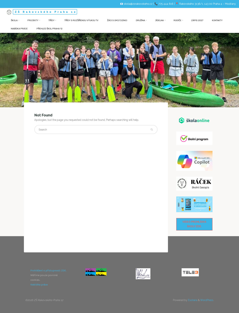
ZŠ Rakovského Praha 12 (46, 11)
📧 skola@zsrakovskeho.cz (136, 3)
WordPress (206, 300)
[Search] (151, 129)
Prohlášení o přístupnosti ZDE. (48, 270)
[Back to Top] (226, 308)
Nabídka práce (39, 284)
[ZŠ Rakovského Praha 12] (9, 12)
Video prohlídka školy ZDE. (194, 224)
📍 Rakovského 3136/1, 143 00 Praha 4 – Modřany (205, 3)
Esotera (192, 300)
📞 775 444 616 (163, 3)
